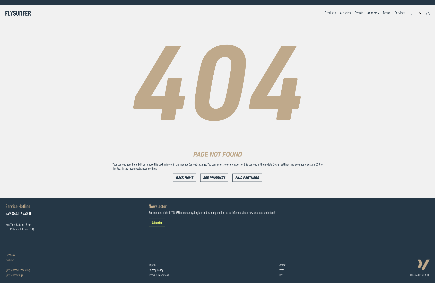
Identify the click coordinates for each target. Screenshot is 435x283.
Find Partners (247, 178)
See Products (214, 178)
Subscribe (157, 223)
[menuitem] (330, 13)
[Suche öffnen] (413, 13)
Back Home (184, 178)
